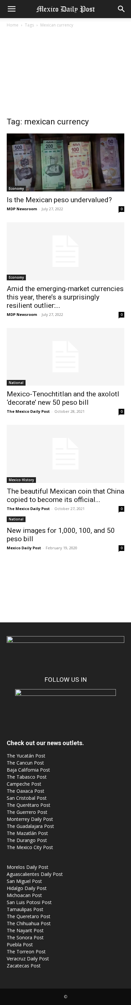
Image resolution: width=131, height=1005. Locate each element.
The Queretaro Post (28, 916)
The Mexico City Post (30, 847)
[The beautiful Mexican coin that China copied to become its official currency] (65, 454)
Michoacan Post (24, 895)
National (16, 382)
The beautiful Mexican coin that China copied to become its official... (65, 495)
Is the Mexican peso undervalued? (59, 200)
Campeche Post (24, 784)
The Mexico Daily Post (28, 411)
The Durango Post (27, 840)
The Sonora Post (25, 937)
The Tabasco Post (27, 777)
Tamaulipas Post (25, 909)
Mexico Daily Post (24, 547)
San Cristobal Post (27, 798)
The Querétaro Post (28, 805)
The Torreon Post (26, 951)
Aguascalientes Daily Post (35, 874)
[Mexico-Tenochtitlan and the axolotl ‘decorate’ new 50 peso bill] (65, 357)
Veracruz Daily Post (28, 958)
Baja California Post (28, 770)
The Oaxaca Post (25, 791)
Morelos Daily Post (27, 867)
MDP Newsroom (22, 208)
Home (12, 25)
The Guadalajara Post (30, 826)
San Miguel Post (24, 881)
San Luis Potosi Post (29, 902)
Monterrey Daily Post (30, 819)
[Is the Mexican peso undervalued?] (65, 162)
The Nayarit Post (25, 930)
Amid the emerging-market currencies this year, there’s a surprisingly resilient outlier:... (65, 297)
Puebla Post (20, 944)
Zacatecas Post (24, 965)
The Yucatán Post (26, 755)
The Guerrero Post (27, 812)
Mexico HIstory (21, 480)
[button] (11, 9)
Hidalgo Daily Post (27, 888)
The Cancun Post (25, 763)
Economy (16, 188)
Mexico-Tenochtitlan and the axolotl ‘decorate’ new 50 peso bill (63, 398)
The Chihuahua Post (29, 923)
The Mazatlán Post (27, 833)
